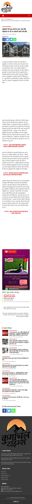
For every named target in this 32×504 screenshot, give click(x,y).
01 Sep (4, 34)
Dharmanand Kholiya (11, 34)
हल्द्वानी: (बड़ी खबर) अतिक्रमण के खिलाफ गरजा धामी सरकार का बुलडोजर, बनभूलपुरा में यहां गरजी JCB (19, 342)
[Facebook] (4, 39)
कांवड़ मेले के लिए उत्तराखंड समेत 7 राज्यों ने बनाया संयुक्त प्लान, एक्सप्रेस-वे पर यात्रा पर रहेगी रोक (15, 390)
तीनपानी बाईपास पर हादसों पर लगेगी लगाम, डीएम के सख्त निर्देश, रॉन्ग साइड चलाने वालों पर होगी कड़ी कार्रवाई (19, 351)
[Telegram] (11, 39)
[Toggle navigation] (3, 15)
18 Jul (10, 337)
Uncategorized (6, 26)
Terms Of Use (4, 479)
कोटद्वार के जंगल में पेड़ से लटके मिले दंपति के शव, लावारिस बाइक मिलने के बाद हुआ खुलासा (15, 366)
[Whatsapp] (14, 39)
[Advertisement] (16, 100)
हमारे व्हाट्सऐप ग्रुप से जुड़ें (9, 295)
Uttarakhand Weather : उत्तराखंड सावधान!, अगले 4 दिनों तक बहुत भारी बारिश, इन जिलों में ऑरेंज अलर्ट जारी (15, 373)
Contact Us (4, 473)
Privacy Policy (4, 477)
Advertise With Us (5, 475)
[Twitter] (7, 39)
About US (3, 471)
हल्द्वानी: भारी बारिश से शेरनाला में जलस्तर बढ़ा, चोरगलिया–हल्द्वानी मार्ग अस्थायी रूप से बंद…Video (16, 308)
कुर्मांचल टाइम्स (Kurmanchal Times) (17, 497)
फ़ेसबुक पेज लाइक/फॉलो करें (9, 296)
